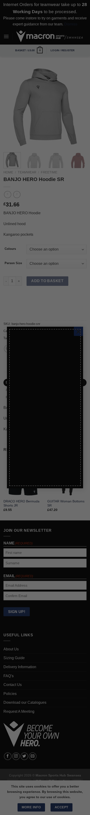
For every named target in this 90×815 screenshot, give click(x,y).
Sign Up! (24, 461)
